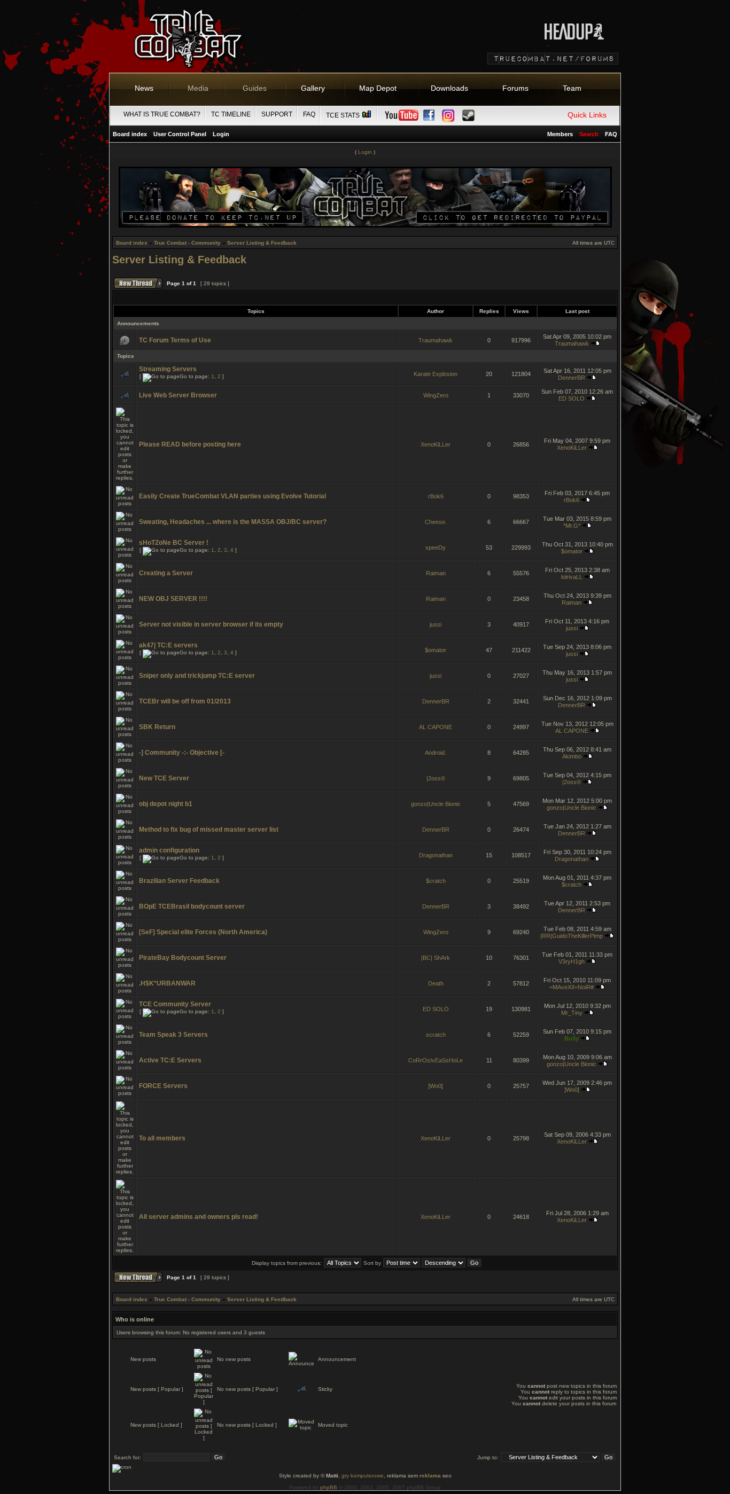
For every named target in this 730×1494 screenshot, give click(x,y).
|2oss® (435, 778)
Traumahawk (435, 340)
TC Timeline (231, 114)
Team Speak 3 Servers (173, 1034)
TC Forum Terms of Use (175, 340)
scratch (436, 1034)
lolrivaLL (572, 577)
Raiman (436, 573)
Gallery (313, 88)
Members (560, 134)
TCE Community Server (175, 1004)
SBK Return (157, 727)
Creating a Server (166, 573)
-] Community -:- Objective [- (181, 752)
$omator (572, 551)
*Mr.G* (571, 525)
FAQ (309, 114)
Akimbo (571, 756)
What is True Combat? (161, 114)
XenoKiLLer (436, 444)
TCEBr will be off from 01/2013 (185, 701)
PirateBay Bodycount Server (183, 957)
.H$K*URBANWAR (167, 983)
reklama (430, 1476)
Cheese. (436, 522)
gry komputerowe (362, 1476)
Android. (435, 752)
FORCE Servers (163, 1086)
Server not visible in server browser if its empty (211, 624)
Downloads (449, 88)
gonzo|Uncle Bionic (436, 804)
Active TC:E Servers (170, 1060)
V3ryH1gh (571, 961)
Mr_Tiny (572, 1013)
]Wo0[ (435, 1086)
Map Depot (378, 88)
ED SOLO (571, 398)
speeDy (435, 547)
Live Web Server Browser (178, 395)
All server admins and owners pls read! (198, 1217)
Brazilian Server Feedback (179, 881)
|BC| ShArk (435, 958)
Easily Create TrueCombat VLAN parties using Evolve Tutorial (232, 496)
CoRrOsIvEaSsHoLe (435, 1060)
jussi (435, 624)
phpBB (328, 1487)
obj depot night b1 (165, 804)
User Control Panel (179, 134)
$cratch (436, 881)
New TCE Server (164, 778)
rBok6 (436, 496)
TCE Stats (343, 115)
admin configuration (169, 850)
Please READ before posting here (190, 444)
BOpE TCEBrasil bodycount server (192, 906)
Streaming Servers (168, 369)
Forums (515, 88)
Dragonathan (436, 855)
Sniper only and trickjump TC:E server (197, 675)
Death (436, 983)
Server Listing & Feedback (262, 243)
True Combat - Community (187, 243)
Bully (571, 1038)
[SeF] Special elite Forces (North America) (203, 932)
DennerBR (571, 377)
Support (276, 114)
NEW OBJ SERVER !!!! (173, 599)
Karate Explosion (435, 374)
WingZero (435, 395)
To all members (162, 1138)
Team (572, 88)
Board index (130, 134)
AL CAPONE (435, 727)
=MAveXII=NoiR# (571, 987)
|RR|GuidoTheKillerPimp (571, 936)
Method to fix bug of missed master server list (208, 829)
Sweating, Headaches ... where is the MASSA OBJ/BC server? (233, 522)
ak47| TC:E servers (168, 645)
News (144, 88)
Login (221, 134)
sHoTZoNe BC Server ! (173, 542)
